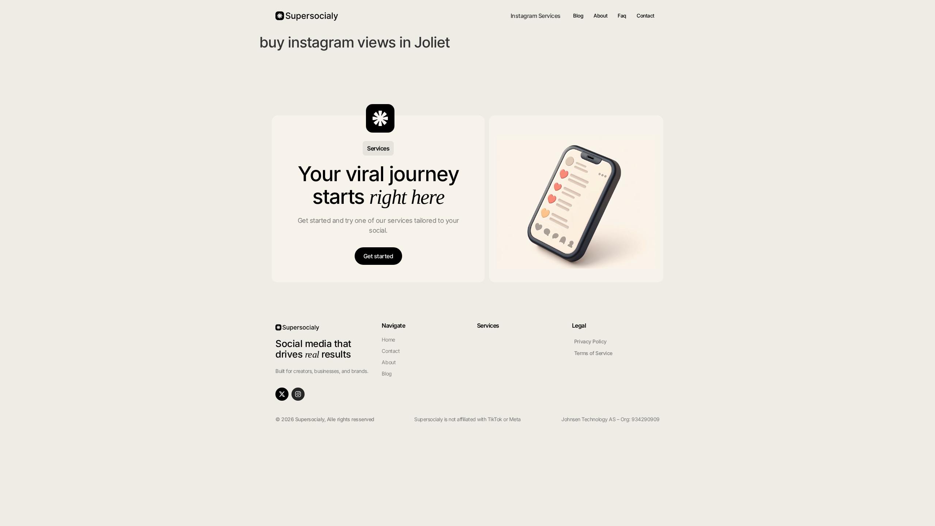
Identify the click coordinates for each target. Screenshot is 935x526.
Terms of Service (593, 353)
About (600, 15)
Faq (622, 15)
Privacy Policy (590, 341)
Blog (578, 15)
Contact (645, 15)
